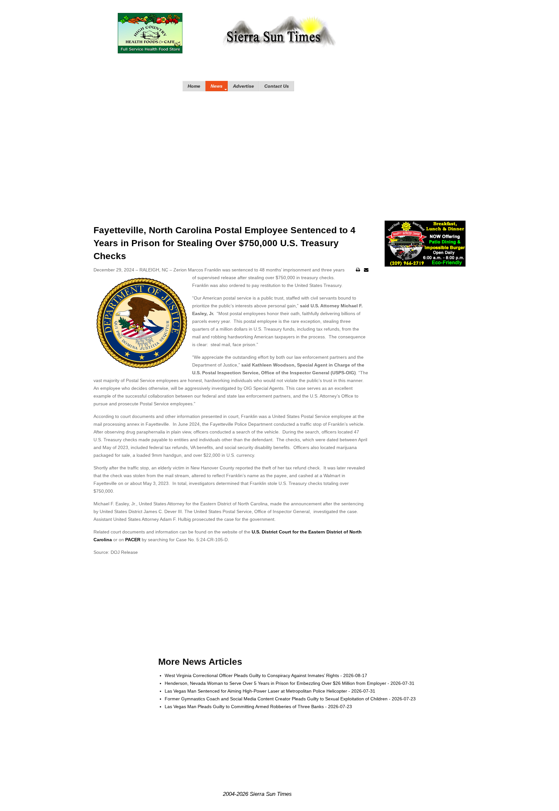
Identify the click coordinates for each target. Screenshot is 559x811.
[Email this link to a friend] (366, 269)
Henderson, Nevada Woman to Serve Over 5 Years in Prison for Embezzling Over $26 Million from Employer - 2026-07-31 (289, 683)
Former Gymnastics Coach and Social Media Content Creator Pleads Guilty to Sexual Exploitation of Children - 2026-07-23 (290, 698)
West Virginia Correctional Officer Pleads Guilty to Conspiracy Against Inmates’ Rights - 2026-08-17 (266, 675)
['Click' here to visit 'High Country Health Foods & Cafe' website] (150, 33)
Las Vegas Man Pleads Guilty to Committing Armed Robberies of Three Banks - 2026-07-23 (258, 706)
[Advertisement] (279, 149)
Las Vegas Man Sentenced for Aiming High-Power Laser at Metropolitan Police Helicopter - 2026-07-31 (270, 691)
